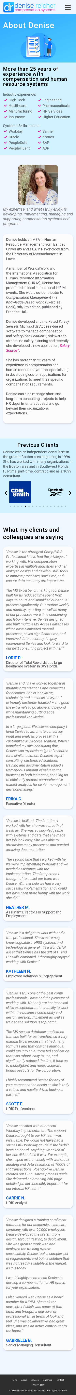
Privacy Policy (38, 1384)
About (24, 1380)
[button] (10, 506)
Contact (60, 1380)
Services (35, 1380)
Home (14, 1380)
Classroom (47, 1380)
